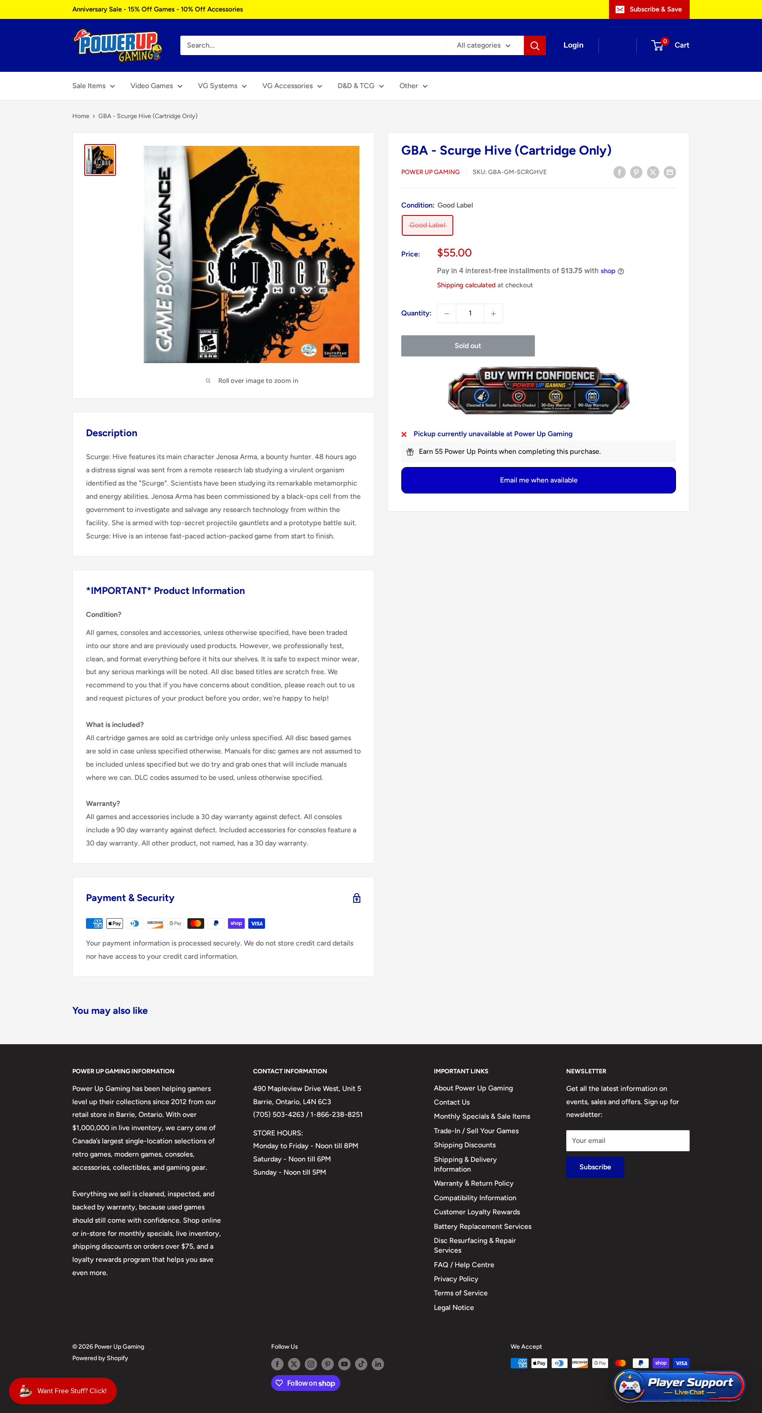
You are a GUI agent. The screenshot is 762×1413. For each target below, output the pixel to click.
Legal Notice (454, 1307)
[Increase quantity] (493, 313)
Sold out (468, 346)
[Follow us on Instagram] (311, 1364)
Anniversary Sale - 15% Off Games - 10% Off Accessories (157, 9)
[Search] (535, 45)
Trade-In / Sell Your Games (476, 1131)
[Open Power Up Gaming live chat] (679, 1386)
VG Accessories (287, 86)
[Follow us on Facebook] (277, 1364)
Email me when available (539, 480)
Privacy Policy (456, 1279)
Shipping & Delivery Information (465, 1164)
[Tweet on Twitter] (653, 171)
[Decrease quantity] (446, 313)
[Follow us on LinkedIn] (378, 1364)
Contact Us (452, 1102)
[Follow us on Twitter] (294, 1364)
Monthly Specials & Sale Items (482, 1116)
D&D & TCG (356, 86)
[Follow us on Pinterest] (327, 1364)
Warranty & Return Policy (474, 1183)
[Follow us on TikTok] (361, 1364)
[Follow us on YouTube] (344, 1364)
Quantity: (416, 313)
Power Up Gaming (430, 172)
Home (81, 116)
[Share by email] (670, 171)
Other (409, 86)
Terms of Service (461, 1293)
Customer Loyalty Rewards (477, 1212)
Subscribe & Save (656, 9)
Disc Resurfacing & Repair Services (475, 1245)
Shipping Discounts (465, 1145)
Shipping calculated (466, 285)
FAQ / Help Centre (464, 1265)
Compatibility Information (475, 1198)
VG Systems (217, 86)
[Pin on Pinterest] (636, 171)
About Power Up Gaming (473, 1088)
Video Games (152, 86)
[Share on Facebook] (619, 171)
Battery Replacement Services (482, 1226)
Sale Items (88, 86)
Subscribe (595, 1167)
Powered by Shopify (100, 1358)
